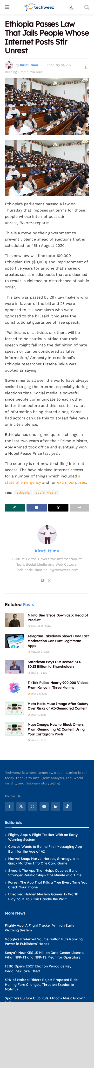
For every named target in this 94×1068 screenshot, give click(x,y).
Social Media (45, 492)
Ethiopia (23, 492)
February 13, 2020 (60, 65)
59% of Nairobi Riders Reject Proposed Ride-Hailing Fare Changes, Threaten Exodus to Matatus (42, 984)
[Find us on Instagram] (32, 806)
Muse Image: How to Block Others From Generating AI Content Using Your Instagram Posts (56, 729)
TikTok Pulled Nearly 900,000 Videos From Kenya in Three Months (58, 685)
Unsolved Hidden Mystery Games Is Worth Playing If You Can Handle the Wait (43, 896)
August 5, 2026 (40, 652)
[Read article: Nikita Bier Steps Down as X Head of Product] (14, 620)
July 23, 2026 (38, 693)
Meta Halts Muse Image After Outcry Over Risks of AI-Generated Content (58, 706)
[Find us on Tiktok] (67, 806)
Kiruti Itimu (29, 65)
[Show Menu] (7, 7)
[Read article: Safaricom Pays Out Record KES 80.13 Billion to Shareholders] (14, 666)
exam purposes (71, 482)
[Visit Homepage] (39, 7)
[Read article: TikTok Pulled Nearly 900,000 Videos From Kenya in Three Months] (14, 687)
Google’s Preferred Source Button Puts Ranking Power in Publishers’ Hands (44, 941)
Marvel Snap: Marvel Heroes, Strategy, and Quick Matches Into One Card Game (44, 861)
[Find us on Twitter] (21, 806)
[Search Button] (86, 7)
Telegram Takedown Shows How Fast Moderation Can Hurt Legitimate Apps (58, 641)
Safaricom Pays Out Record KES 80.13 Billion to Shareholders (54, 664)
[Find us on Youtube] (44, 806)
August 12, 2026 (40, 626)
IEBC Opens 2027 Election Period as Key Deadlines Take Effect (38, 968)
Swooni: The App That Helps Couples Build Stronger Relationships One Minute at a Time (44, 873)
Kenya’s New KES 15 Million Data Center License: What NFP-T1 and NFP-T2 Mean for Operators (44, 955)
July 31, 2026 (38, 673)
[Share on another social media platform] (79, 508)
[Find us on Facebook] (9, 806)
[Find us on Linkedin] (55, 806)
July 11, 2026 (38, 714)
